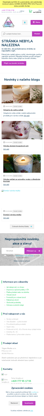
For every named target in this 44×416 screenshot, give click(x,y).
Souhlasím (29, 403)
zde (31, 411)
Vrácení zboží (11, 295)
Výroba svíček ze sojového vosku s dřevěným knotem (21, 180)
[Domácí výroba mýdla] (22, 199)
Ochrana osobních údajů (15, 305)
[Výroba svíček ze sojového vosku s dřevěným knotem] (22, 163)
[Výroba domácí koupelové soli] (22, 130)
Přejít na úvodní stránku (14, 63)
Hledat (37, 34)
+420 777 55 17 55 (8, 10)
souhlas (34, 392)
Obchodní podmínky (13, 302)
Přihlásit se (32, 251)
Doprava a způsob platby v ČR (17, 290)
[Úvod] (10, 22)
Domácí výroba (17, 106)
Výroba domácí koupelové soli (15, 146)
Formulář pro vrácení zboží (16, 297)
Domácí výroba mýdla (12, 215)
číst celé (26, 116)
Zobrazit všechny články (20, 226)
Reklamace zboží (12, 300)
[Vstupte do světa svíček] (22, 94)
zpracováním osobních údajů (24, 255)
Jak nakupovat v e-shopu (15, 287)
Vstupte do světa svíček (13, 110)
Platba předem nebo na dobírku (17, 292)
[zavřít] (41, 2)
